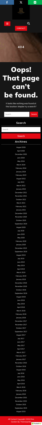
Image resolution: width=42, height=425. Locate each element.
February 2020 (21, 241)
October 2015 (21, 404)
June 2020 (21, 234)
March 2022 (21, 186)
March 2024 (21, 165)
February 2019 (21, 276)
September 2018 (21, 293)
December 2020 (21, 213)
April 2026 (21, 151)
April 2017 (21, 349)
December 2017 (21, 321)
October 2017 (21, 328)
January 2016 (21, 394)
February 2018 (21, 314)
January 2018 (21, 318)
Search (34, 114)
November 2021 (21, 196)
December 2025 (21, 154)
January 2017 (21, 359)
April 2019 (21, 269)
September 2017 (21, 332)
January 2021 (21, 210)
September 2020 (21, 224)
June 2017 (21, 342)
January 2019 (21, 279)
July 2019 (21, 258)
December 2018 (21, 283)
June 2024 (21, 158)
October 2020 (21, 220)
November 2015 (21, 401)
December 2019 (21, 248)
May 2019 (21, 265)
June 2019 (21, 262)
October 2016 (21, 366)
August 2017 (21, 335)
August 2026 (21, 147)
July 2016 (21, 373)
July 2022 (21, 182)
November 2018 (21, 286)
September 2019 (21, 252)
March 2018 (21, 311)
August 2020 (21, 227)
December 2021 (21, 192)
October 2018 (21, 290)
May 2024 (21, 161)
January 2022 (21, 189)
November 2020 (21, 217)
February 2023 (21, 175)
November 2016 (21, 363)
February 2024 (21, 168)
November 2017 (21, 325)
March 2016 (21, 387)
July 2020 (21, 231)
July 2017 (21, 338)
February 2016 (21, 391)
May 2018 (21, 304)
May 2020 (21, 238)
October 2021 (21, 199)
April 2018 (21, 307)
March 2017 (21, 352)
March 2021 (21, 203)
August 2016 (21, 370)
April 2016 (21, 384)
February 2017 (21, 356)
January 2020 (21, 245)
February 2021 (21, 206)
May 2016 (21, 380)
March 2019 (21, 272)
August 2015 (21, 411)
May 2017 (21, 345)
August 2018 (21, 297)
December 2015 (21, 397)
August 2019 (21, 255)
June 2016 (21, 377)
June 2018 (21, 300)
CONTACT (21, 28)
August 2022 (21, 179)
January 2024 (21, 172)
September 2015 (21, 408)
